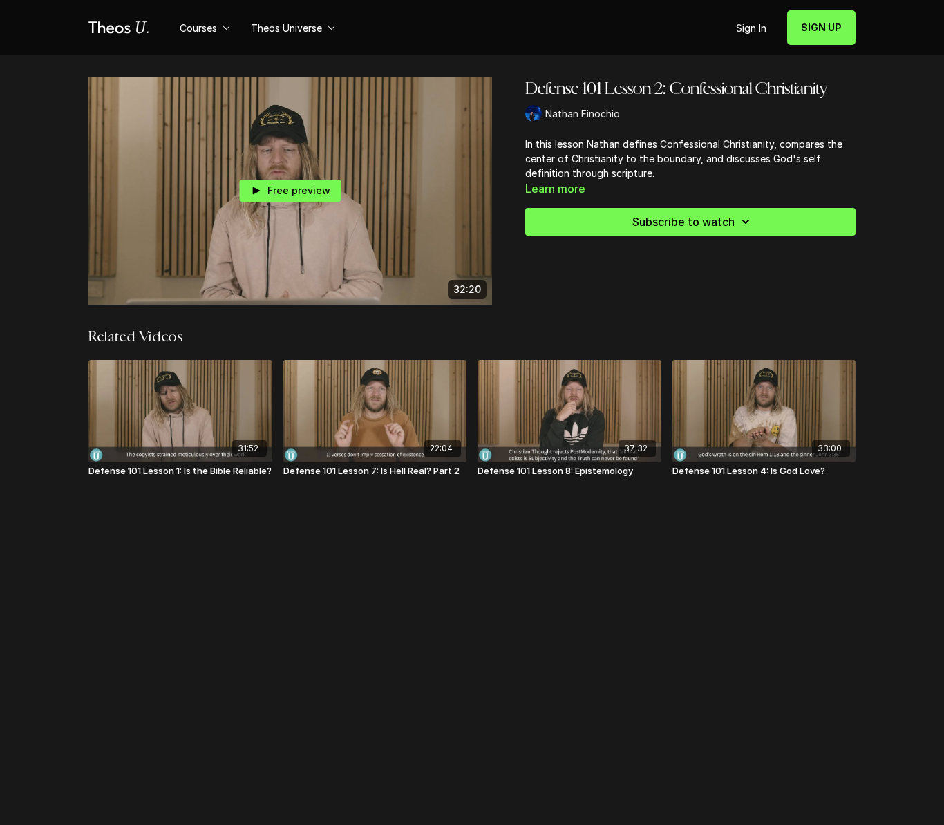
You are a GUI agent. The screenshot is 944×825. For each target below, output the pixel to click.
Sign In (751, 28)
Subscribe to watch (683, 222)
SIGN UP (821, 27)
